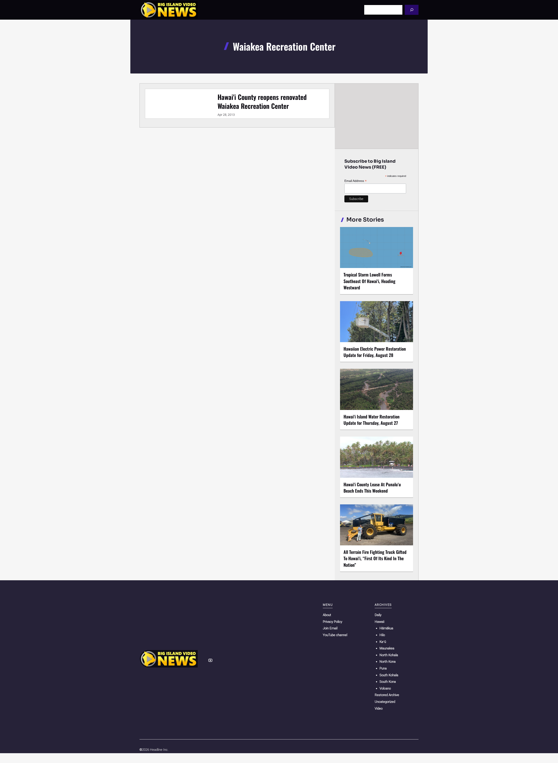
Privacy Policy (332, 622)
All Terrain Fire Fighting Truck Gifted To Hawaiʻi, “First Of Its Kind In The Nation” (375, 558)
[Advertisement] (376, 116)
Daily (378, 615)
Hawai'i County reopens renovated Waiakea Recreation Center (262, 101)
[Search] (411, 10)
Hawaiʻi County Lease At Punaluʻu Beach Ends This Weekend (372, 487)
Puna (383, 668)
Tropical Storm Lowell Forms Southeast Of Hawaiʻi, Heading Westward (369, 280)
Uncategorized (385, 702)
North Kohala (388, 655)
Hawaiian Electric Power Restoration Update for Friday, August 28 (375, 351)
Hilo (382, 635)
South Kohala (388, 675)
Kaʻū (382, 642)
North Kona (387, 662)
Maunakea (386, 648)
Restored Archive (387, 695)
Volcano (385, 688)
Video (379, 708)
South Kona (387, 682)
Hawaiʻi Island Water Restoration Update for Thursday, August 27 (372, 419)
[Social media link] (210, 660)
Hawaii (379, 622)
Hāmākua (386, 628)
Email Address (355, 181)
